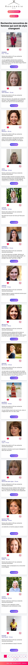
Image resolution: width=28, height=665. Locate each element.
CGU (11, 663)
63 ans (10, 170)
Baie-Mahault (5, 248)
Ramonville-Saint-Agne (7, 481)
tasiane (4, 480)
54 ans (11, 248)
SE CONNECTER (14, 16)
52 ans (10, 209)
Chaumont (4, 209)
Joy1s (3, 169)
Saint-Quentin (5, 92)
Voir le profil (14, 66)
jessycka (4, 558)
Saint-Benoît (5, 637)
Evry (3, 53)
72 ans (7, 53)
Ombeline (4, 52)
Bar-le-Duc (4, 364)
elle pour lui (5, 324)
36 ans (9, 326)
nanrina (4, 596)
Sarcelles (4, 326)
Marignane (4, 598)
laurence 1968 (5, 519)
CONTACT (24, 663)
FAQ (8, 663)
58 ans (10, 403)
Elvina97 (4, 635)
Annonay (4, 287)
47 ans (7, 559)
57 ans (7, 442)
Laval (3, 442)
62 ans (10, 598)
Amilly (3, 559)
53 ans (9, 287)
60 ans (9, 131)
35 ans (16, 481)
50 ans (10, 364)
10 (16, 659)
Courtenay (4, 170)
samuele (4, 207)
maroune (4, 363)
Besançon (4, 131)
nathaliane (4, 246)
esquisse (4, 91)
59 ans (11, 637)
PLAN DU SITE (17, 663)
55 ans (11, 92)
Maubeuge (4, 520)
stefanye (4, 285)
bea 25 (3, 130)
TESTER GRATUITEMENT (14, 11)
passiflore (4, 402)
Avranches (4, 403)
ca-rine (3, 441)
